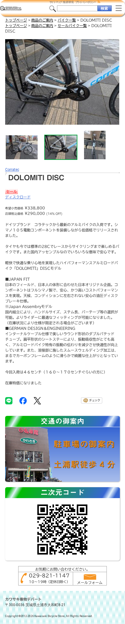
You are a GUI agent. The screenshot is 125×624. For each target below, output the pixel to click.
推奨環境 (68, 2)
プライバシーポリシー (85, 2)
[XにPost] (37, 400)
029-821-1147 (49, 575)
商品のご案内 (42, 20)
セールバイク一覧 (72, 25)
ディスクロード (18, 197)
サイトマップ (55, 2)
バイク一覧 (67, 20)
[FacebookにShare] (23, 400)
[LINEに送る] (8, 400)
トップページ (16, 20)
